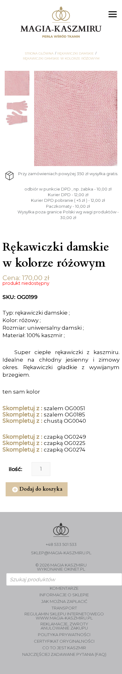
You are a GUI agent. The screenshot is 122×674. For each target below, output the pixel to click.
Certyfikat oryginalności (64, 641)
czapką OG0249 (65, 437)
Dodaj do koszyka (41, 489)
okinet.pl (74, 569)
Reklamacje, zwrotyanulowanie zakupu (64, 626)
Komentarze (64, 588)
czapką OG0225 (64, 443)
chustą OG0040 (65, 421)
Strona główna (39, 53)
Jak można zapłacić (64, 601)
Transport (64, 608)
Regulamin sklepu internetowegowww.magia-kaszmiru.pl (64, 616)
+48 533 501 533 (61, 544)
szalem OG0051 (64, 408)
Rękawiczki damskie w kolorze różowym (61, 58)
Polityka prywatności (64, 635)
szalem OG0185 (64, 414)
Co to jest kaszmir (64, 648)
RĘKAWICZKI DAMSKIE (75, 53)
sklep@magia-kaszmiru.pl (61, 553)
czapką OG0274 (64, 450)
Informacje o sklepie (64, 595)
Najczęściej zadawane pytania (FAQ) (64, 654)
